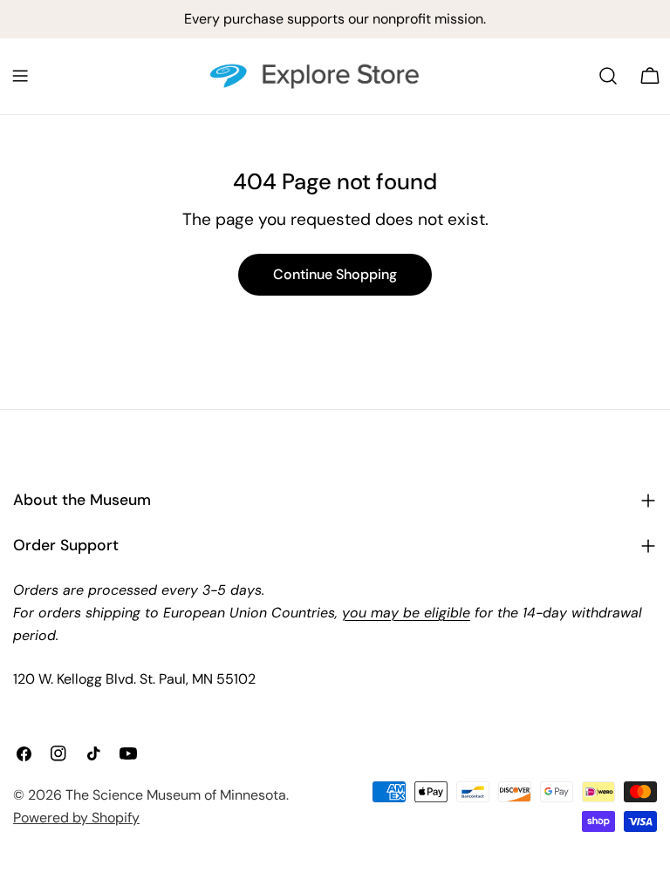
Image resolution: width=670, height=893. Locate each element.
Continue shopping (335, 274)
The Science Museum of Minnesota (175, 795)
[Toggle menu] (20, 75)
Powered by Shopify (76, 817)
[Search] (608, 75)
